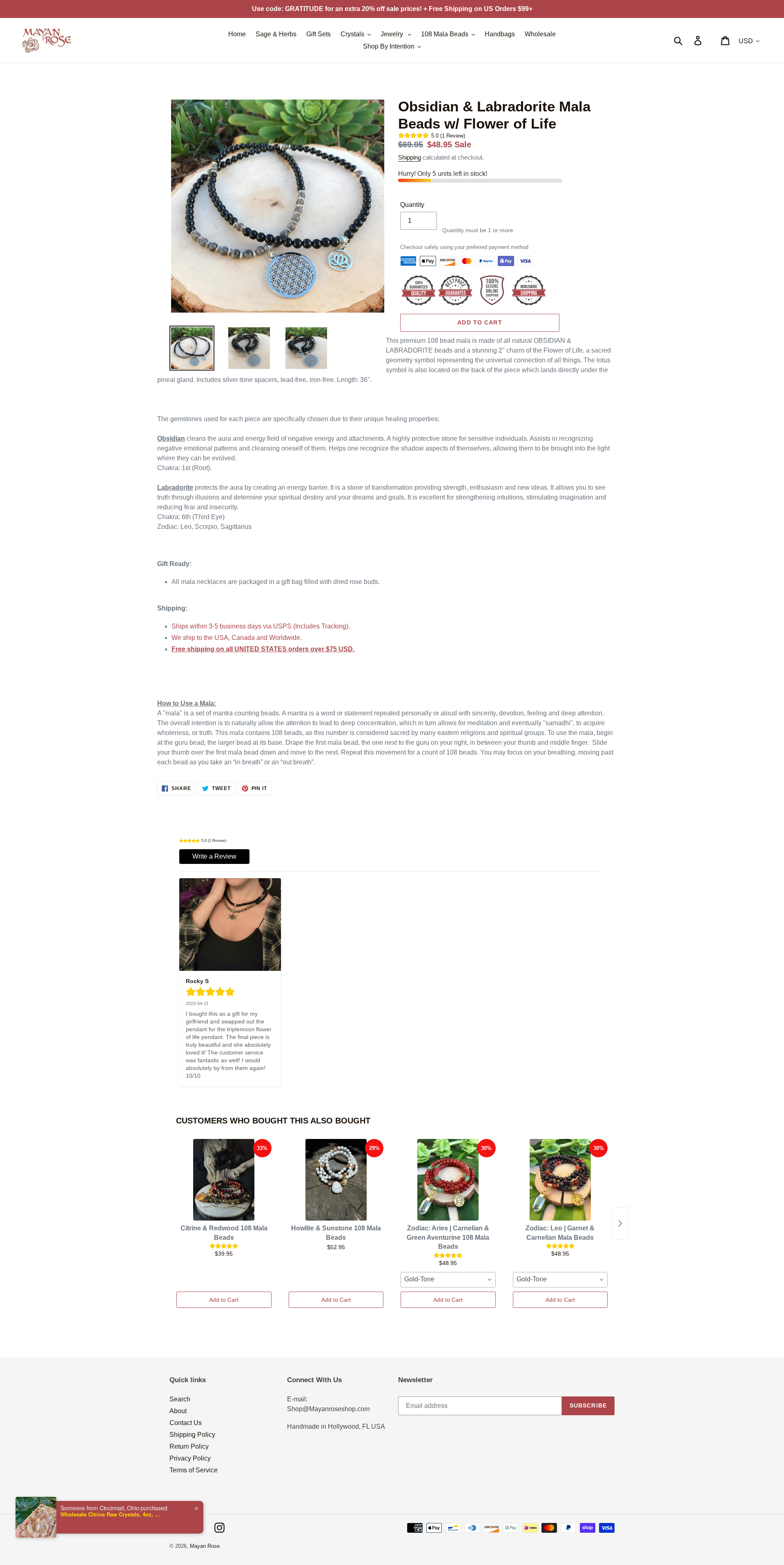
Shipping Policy (192, 1434)
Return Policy (189, 1446)
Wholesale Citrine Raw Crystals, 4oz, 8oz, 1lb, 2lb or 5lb (111, 1514)
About (178, 1410)
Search (179, 1399)
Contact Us (185, 1422)
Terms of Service (193, 1470)
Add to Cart (223, 1299)
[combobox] (448, 1280)
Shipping (409, 157)
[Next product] (620, 1223)
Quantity (412, 204)
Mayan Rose (205, 1546)
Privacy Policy (190, 1458)
